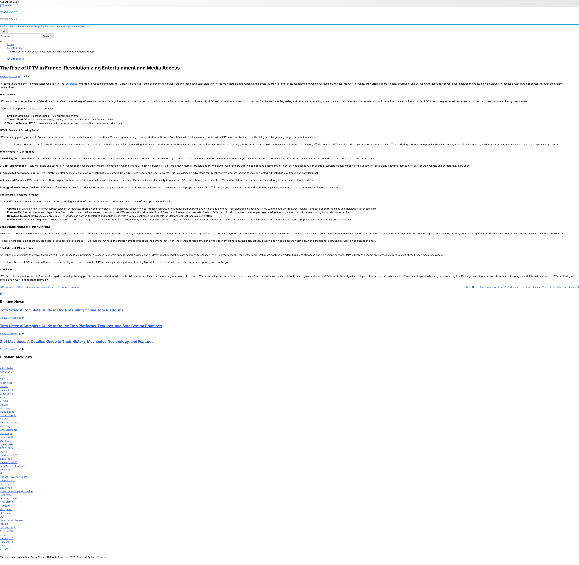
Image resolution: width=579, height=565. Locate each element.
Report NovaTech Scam (13, 476)
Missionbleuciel (8, 11)
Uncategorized (15, 58)
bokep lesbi (6, 444)
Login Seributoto (9, 422)
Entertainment (18, 26)
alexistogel (6, 371)
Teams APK (6, 437)
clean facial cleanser (11, 520)
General (85, 26)
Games (30, 26)
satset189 (5, 465)
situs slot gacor (9, 498)
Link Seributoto (8, 429)
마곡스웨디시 (7, 531)
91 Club (4, 400)
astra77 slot (6, 549)
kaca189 (4, 545)
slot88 (3, 451)
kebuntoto (6, 494)
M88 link (5, 379)
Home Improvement (69, 26)
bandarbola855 (8, 455)
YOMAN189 (6, 502)
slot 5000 (5, 440)
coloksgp (5, 469)
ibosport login (8, 527)
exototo (4, 397)
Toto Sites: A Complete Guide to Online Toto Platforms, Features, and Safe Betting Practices (81, 326)
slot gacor (6, 509)
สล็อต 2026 (6, 368)
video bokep (7, 411)
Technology (51, 26)
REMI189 (5, 505)
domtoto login (8, 415)
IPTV (2, 534)
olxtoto (4, 386)
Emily (3, 76)
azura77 (4, 418)
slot (2, 473)
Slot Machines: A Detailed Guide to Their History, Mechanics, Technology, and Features (76, 341)
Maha (3, 348)
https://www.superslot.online (16, 491)
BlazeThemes (98, 557)
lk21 (2, 375)
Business (5, 26)
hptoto (4, 404)
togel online (6, 393)
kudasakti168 (7, 389)
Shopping (39, 26)
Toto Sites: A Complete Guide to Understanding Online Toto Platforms (61, 310)
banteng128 (6, 538)
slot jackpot (18, 465)
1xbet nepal (6, 382)
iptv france (71, 83)
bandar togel (7, 480)
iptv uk (4, 523)
